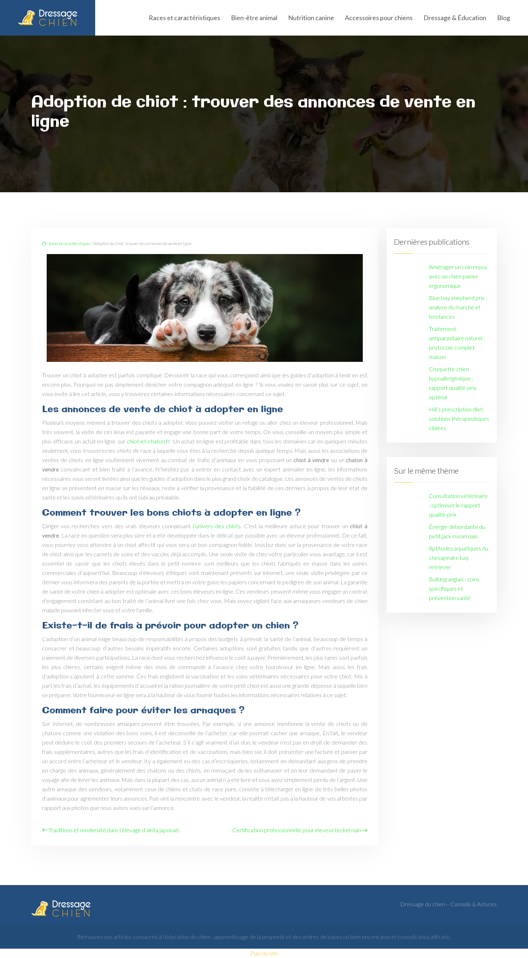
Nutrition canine (311, 18)
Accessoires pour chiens (379, 18)
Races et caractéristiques (184, 18)
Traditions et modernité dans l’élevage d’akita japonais (113, 829)
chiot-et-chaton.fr (148, 441)
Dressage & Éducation (454, 18)
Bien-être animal (254, 18)
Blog (503, 18)
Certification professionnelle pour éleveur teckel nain (296, 829)
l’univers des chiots (217, 525)
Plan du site (264, 953)
